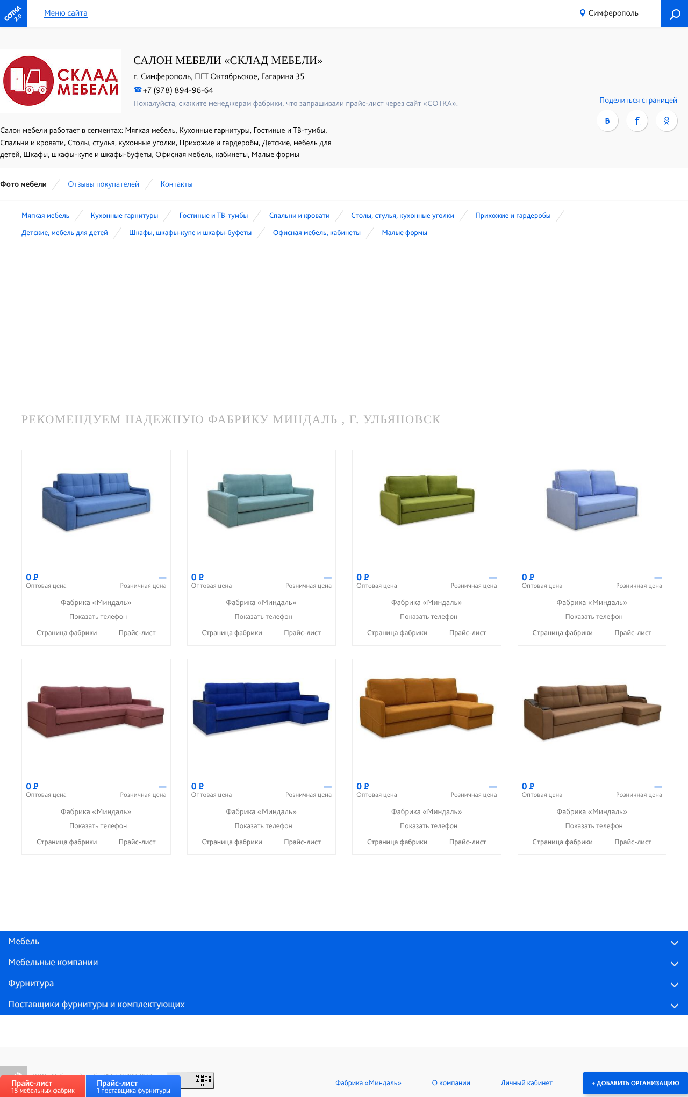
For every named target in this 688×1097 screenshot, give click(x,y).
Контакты (176, 184)
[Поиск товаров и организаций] (674, 13)
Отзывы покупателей (103, 184)
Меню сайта (66, 13)
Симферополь (614, 13)
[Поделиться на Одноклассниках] (666, 120)
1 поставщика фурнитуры (133, 1086)
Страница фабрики (68, 633)
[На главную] (13, 13)
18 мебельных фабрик (43, 1086)
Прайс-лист (137, 633)
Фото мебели (23, 184)
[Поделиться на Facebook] (637, 120)
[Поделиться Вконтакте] (607, 120)
